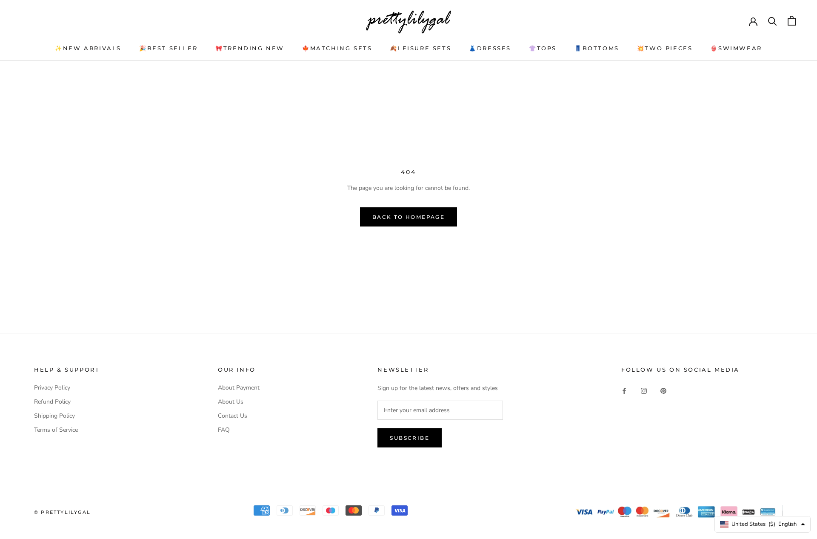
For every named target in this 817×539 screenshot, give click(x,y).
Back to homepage (408, 217)
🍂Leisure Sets (420, 48)
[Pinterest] (663, 391)
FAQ (224, 430)
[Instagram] (644, 391)
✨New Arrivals (88, 48)
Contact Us (232, 416)
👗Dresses (490, 48)
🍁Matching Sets (337, 48)
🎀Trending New (249, 48)
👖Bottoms (596, 48)
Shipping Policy (54, 416)
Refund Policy (52, 402)
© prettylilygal (62, 512)
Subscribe (409, 438)
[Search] (772, 20)
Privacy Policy (52, 388)
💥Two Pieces (665, 48)
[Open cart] (792, 21)
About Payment (239, 388)
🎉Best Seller (168, 48)
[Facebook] (624, 391)
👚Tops (543, 48)
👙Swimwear (736, 48)
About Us (230, 402)
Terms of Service (56, 430)
